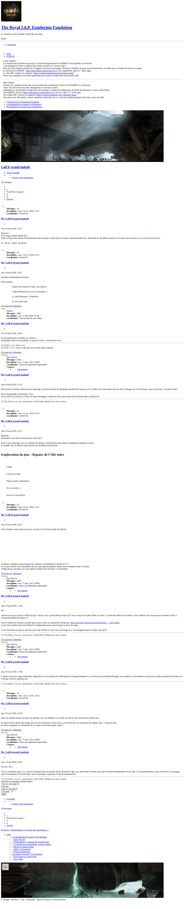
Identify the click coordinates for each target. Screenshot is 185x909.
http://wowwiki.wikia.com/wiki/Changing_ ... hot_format (95, 623)
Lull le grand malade (15, 167)
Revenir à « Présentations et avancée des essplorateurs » (25, 830)
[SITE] (11, 21)
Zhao (3, 308)
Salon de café (18, 839)
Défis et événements (21, 849)
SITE (9, 54)
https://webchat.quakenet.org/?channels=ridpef (54, 73)
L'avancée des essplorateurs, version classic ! (32, 844)
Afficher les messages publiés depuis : (17, 781)
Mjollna (4, 355)
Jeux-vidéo (17, 859)
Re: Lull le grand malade (15, 218)
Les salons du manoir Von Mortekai (27, 854)
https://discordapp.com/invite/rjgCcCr (42, 71)
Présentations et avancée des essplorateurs (24, 107)
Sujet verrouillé (13, 173)
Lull (3, 206)
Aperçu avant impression (22, 177)
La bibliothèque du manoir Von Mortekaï (24, 104)
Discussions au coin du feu (24, 856)
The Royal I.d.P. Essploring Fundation (36, 27)
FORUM (10, 56)
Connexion (11, 44)
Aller (9, 834)
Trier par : (5, 786)
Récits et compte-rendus (23, 847)
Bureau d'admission (21, 852)
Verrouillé (11, 799)
